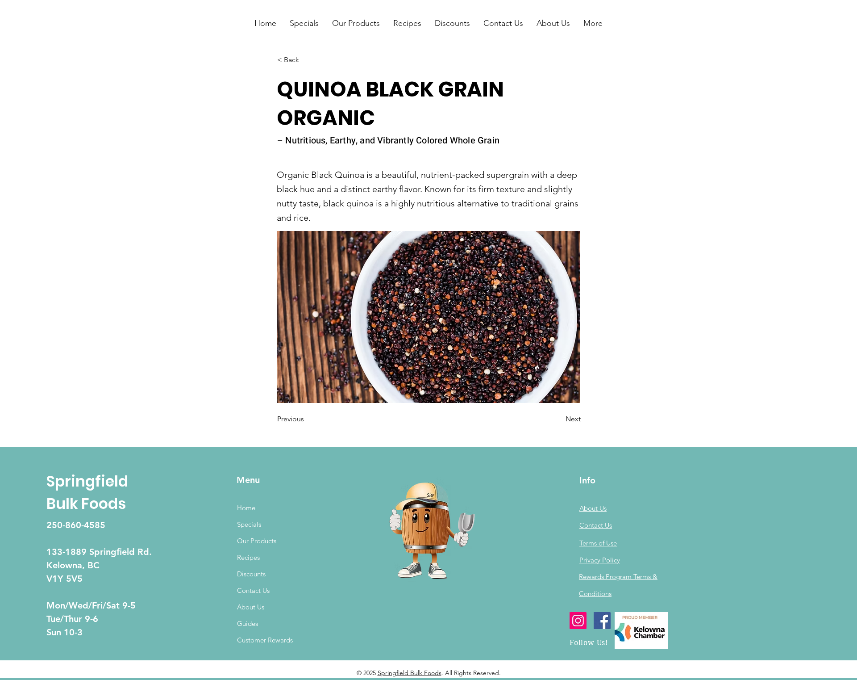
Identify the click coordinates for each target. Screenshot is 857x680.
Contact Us (253, 590)
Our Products (256, 541)
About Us (250, 607)
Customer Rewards (265, 640)
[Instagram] (578, 620)
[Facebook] (602, 620)
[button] (304, 23)
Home (246, 508)
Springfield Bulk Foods (409, 673)
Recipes (248, 557)
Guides (247, 623)
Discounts (251, 574)
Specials (249, 524)
